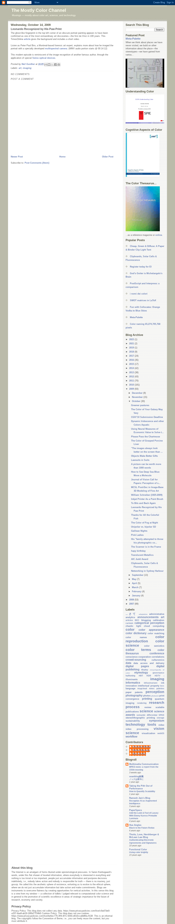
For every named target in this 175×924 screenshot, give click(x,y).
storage (160, 718)
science (146, 711)
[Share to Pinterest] (58, 64)
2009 (132, 389)
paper (129, 692)
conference (157, 653)
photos (147, 695)
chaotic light (133, 626)
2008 (132, 599)
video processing (137, 729)
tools (151, 724)
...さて (131, 613)
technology (135, 724)
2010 (132, 384)
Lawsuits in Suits (140, 460)
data (128, 663)
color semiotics (154, 646)
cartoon (129, 623)
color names (136, 637)
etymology (141, 672)
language (130, 688)
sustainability (133, 721)
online (158, 235)
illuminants (132, 679)
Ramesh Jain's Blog (139, 798)
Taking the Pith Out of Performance (140, 787)
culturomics (158, 660)
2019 (132, 347)
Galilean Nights (139, 531)
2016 (132, 360)
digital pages (137, 666)
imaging (27, 68)
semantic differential (147, 715)
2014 (132, 368)
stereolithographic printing (140, 717)
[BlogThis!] (49, 64)
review (147, 707)
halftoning (130, 676)
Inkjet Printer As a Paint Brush (147, 499)
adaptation (143, 614)
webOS (160, 733)
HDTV (157, 676)
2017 (132, 356)
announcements (148, 617)
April (135, 583)
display (144, 670)
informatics (133, 682)
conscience (132, 657)
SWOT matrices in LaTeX (143, 300)
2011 (132, 380)
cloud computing (154, 626)
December (137, 393)
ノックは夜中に (136, 779)
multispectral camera (56, 48)
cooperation (144, 657)
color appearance (151, 629)
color (130, 629)
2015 (132, 364)
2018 (132, 351)
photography (134, 695)
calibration (158, 620)
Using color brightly (138, 852)
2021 (132, 343)
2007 (132, 603)
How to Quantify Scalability (142, 791)
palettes (160, 688)
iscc (162, 686)
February (137, 591)
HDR (148, 676)
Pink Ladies (137, 535)
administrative (156, 614)
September (138, 575)
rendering (141, 703)
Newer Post (17, 156)
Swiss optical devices (43, 58)
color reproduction (145, 639)
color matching (156, 633)
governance (158, 673)
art (20, 68)
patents (139, 692)
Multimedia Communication (144, 764)
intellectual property (148, 685)
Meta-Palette (133, 38)
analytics (130, 617)
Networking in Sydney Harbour (147, 571)
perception (155, 692)
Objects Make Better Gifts (144, 456)
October (136, 401)
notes (151, 688)
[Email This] (46, 64)
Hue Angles (135, 825)
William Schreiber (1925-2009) (146, 495)
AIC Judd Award (139, 559)
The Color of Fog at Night (144, 522)
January (136, 595)
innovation (131, 685)
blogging (146, 620)
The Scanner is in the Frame (146, 547)
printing (147, 698)
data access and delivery (148, 663)
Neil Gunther (139, 754)
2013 (132, 372)
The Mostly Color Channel (38, 10)
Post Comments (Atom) (37, 163)
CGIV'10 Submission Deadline (147, 417)
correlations (158, 657)
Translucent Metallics (142, 555)
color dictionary (136, 633)
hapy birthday (138, 551)
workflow (131, 736)
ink (162, 683)
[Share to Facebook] (55, 64)
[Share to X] (52, 64)
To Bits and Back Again (143, 503)
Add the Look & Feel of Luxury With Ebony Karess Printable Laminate (143, 816)
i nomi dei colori (138, 293)
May (134, 579)
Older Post (107, 156)
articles (129, 620)
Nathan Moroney (141, 750)
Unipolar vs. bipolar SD (143, 526)
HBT (141, 676)
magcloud (142, 688)
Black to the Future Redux (141, 828)
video (161, 725)
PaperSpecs (135, 810)
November (137, 397)
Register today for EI (141, 266)
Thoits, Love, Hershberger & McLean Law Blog (144, 835)
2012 (132, 376)
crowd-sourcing (136, 659)
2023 (132, 339)
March (135, 587)
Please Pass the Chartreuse (145, 436)
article (27, 39)
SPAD (161, 715)
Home (62, 156)
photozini (155, 696)
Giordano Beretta (142, 747)
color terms (138, 650)
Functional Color (138, 849)
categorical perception (149, 622)
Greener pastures (140, 405)
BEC (137, 620)
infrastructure (150, 683)
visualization (148, 733)
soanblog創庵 (136, 776)
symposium (156, 720)
